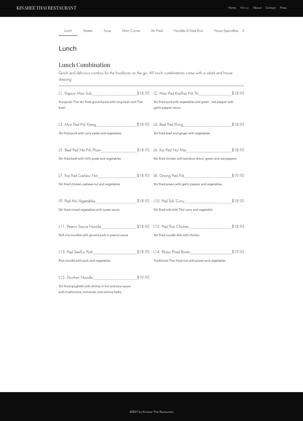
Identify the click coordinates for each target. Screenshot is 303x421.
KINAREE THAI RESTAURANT (46, 8)
